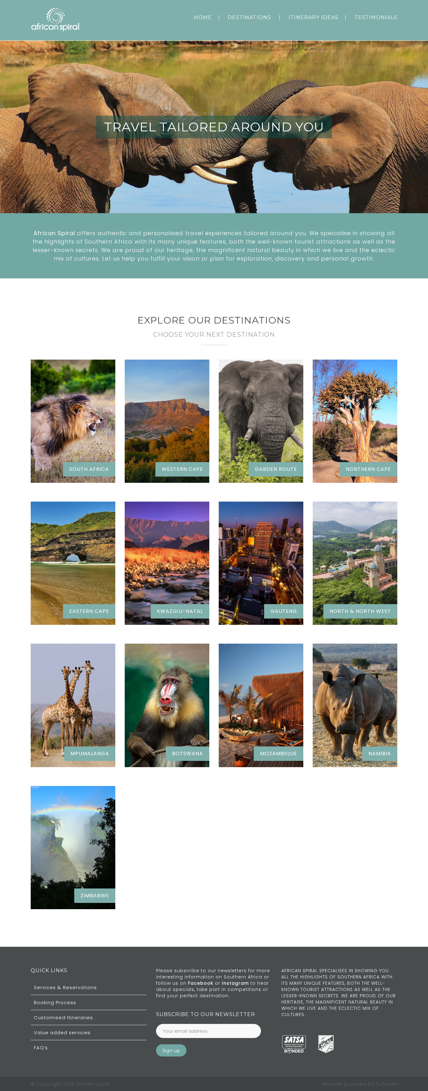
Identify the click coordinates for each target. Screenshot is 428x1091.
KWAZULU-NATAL (180, 611)
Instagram (236, 983)
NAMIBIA (379, 753)
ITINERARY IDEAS (313, 17)
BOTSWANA (187, 753)
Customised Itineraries (63, 1017)
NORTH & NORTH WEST (360, 611)
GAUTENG (283, 611)
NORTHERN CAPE (368, 469)
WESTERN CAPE (182, 469)
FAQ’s (41, 1047)
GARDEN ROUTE (276, 469)
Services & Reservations (65, 987)
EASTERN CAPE (89, 611)
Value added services (62, 1032)
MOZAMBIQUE (278, 753)
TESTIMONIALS (375, 17)
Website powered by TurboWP (359, 1084)
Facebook (201, 983)
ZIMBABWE (95, 895)
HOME (203, 17)
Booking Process (55, 1002)
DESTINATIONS (249, 17)
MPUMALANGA (89, 753)
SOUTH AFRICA (89, 469)
